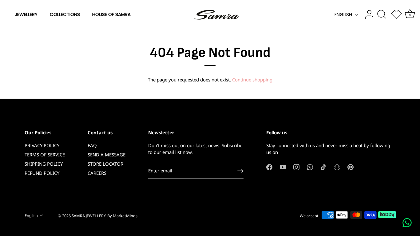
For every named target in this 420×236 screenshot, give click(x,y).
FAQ (92, 145)
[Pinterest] (350, 166)
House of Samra (111, 14)
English (343, 15)
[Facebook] (269, 166)
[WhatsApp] (310, 166)
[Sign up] (240, 171)
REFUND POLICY (42, 173)
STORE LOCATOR (105, 164)
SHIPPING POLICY (44, 164)
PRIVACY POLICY (42, 145)
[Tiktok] (323, 166)
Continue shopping (252, 80)
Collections (65, 14)
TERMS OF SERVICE (45, 154)
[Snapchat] (337, 166)
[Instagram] (296, 166)
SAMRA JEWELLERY (88, 215)
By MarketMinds (122, 215)
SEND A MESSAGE (106, 154)
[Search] (381, 14)
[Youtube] (283, 166)
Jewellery (26, 14)
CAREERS (97, 173)
